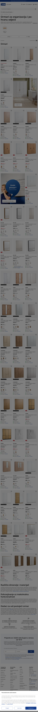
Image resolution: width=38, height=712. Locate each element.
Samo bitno (19, 708)
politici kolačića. (10, 704)
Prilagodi (7, 708)
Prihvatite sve (30, 708)
